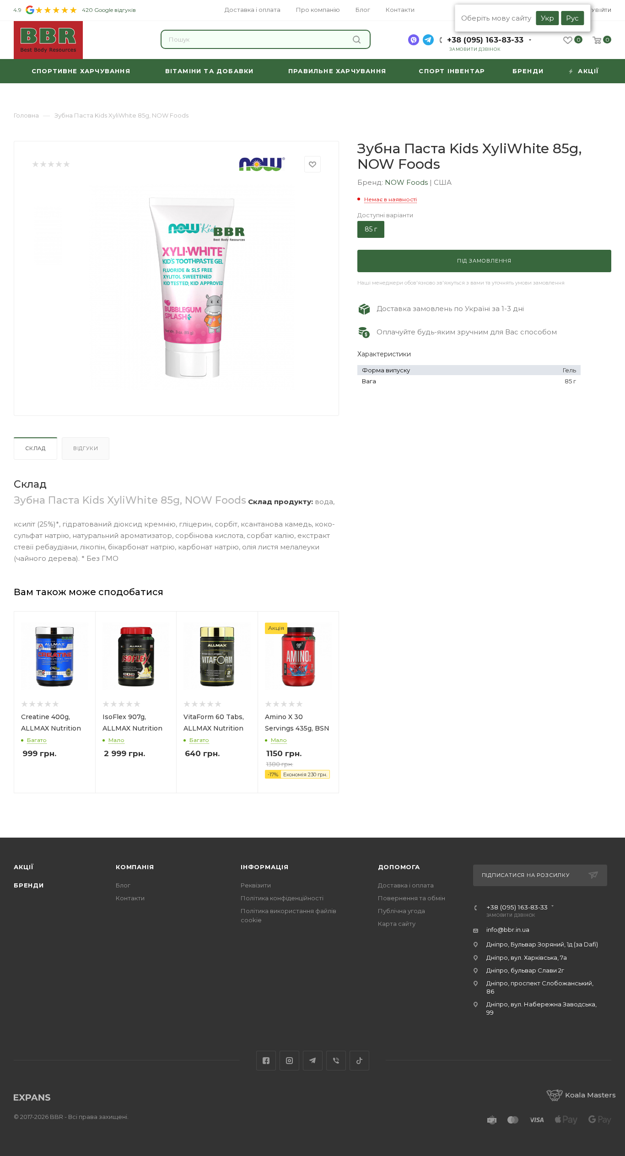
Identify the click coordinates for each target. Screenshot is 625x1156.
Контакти (130, 898)
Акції (24, 867)
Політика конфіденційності (282, 898)
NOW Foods (407, 182)
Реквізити (256, 885)
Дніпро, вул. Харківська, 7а (526, 957)
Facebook (266, 1060)
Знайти (358, 39)
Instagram (289, 1060)
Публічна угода (401, 910)
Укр (547, 18)
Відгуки (85, 448)
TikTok (359, 1060)
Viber (336, 1060)
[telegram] (428, 39)
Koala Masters (590, 1095)
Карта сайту (396, 923)
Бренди (29, 885)
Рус (572, 18)
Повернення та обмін (411, 898)
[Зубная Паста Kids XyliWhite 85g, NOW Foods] (192, 287)
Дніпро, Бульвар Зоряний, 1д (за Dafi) (542, 944)
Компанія (135, 867)
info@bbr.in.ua (507, 929)
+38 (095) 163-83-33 (485, 40)
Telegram (313, 1060)
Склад (35, 448)
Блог (123, 885)
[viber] (413, 39)
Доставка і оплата (406, 885)
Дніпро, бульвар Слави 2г (525, 970)
